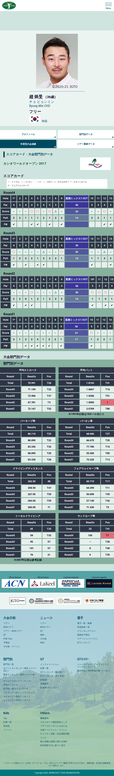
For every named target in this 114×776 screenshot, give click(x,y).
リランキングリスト (86, 631)
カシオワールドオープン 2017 (24, 163)
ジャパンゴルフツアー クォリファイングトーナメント (93, 665)
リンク (43, 737)
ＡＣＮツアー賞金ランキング (16, 696)
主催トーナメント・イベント (53, 730)
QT (4, 635)
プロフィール (28, 134)
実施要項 (44, 683)
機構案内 (44, 718)
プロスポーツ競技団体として (53, 722)
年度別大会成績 (28, 144)
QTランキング (83, 642)
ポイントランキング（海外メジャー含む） (20, 669)
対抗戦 (6, 726)
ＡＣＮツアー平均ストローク (16, 700)
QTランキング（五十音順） (53, 676)
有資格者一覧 (83, 627)
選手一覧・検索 (84, 623)
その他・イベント (11, 646)
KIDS (42, 642)
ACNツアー (8, 627)
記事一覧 (44, 668)
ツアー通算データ (86, 144)
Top (5, 718)
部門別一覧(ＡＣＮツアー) (15, 688)
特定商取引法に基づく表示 (52, 745)
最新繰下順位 (83, 635)
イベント (7, 730)
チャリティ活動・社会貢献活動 (54, 734)
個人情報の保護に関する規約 (53, 741)
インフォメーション (49, 664)
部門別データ (86, 134)
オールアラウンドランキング (16, 681)
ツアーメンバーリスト (87, 638)
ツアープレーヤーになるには (53, 726)
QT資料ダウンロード (50, 687)
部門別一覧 (8, 664)
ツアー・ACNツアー (12, 631)
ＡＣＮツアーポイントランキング (19, 692)
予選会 (6, 642)
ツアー (6, 623)
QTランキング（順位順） (52, 672)
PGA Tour (7, 638)
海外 (42, 635)
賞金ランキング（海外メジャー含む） (19, 675)
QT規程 (43, 680)
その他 (43, 638)
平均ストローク (10, 685)
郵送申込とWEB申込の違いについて (94, 670)
